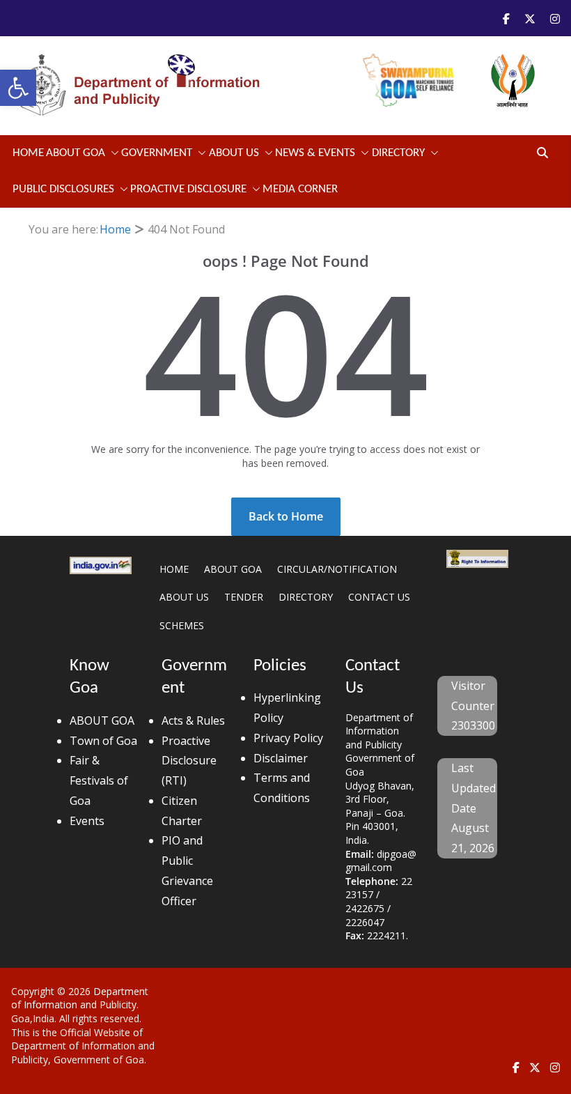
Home (28, 153)
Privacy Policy (288, 738)
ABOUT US (184, 596)
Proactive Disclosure (188, 189)
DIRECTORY (306, 596)
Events (87, 821)
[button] (18, 88)
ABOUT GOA (75, 153)
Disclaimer (280, 758)
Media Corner (300, 189)
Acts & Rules (193, 720)
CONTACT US (379, 596)
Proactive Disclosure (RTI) (189, 761)
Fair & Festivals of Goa (99, 780)
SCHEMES (181, 625)
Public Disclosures (63, 189)
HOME (174, 569)
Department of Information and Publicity (79, 998)
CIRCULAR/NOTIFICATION (337, 569)
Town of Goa (103, 740)
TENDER (243, 596)
